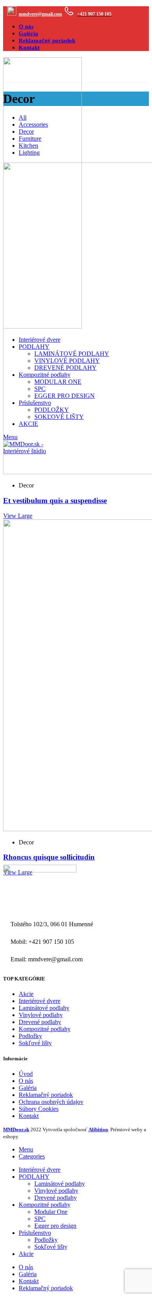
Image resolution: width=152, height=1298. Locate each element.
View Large (17, 515)
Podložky (30, 1036)
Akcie (26, 994)
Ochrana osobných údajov (51, 1101)
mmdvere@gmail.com (40, 14)
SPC (40, 1218)
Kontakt (29, 1116)
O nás (26, 1080)
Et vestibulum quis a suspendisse (55, 500)
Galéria (28, 1087)
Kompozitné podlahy (45, 1029)
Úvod (26, 1073)
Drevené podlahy (40, 1022)
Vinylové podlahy (41, 1015)
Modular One (50, 1211)
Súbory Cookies (38, 1109)
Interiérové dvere (39, 1001)
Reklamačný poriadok (46, 1094)
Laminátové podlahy (44, 1008)
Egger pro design (55, 1225)
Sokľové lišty (35, 1043)
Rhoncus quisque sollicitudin (49, 857)
